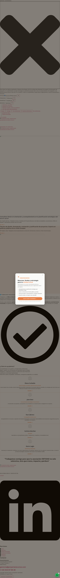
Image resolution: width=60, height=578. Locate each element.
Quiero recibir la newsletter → (30, 298)
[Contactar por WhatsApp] (57, 575)
